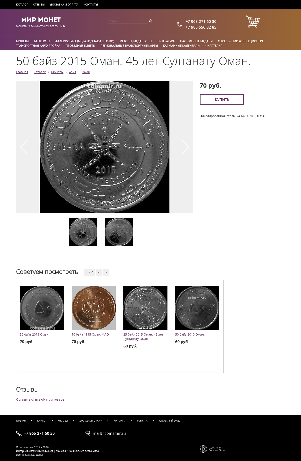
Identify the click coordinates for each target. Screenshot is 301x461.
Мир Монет (41, 20)
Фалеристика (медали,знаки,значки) (84, 41)
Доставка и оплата (64, 4)
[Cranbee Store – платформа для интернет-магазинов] (212, 448)
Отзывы (39, 4)
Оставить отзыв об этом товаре (40, 399)
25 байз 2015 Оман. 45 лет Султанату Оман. (143, 336)
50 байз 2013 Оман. (34, 334)
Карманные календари (181, 46)
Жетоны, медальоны (135, 41)
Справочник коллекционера (241, 41)
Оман (86, 72)
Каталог (22, 4)
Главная (22, 72)
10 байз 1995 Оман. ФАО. (91, 334)
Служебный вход (169, 420)
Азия (72, 72)
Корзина (142, 420)
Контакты (91, 4)
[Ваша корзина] (253, 22)
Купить (222, 99)
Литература (166, 41)
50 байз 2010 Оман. (190, 334)
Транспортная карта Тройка (38, 46)
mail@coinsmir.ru (109, 433)
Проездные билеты (80, 46)
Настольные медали (196, 41)
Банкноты (42, 41)
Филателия (213, 46)
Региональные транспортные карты (129, 46)
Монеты (22, 41)
